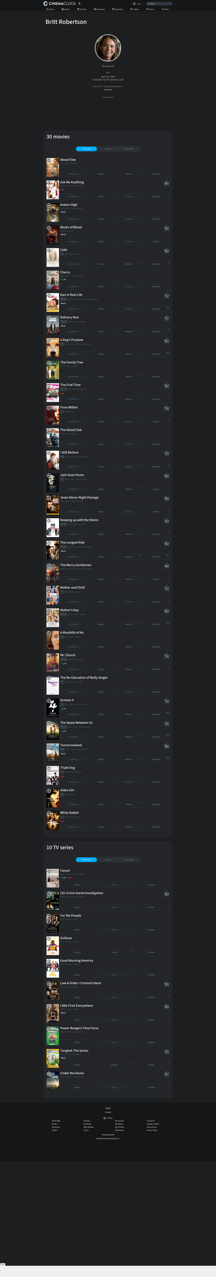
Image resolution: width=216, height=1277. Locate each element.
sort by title (86, 149)
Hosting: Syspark (108, 1135)
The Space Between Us (76, 722)
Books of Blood (71, 227)
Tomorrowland (71, 745)
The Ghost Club (71, 430)
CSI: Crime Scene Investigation (81, 893)
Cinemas (83, 9)
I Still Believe (69, 452)
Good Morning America (76, 960)
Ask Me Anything (72, 182)
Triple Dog (67, 767)
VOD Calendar (89, 1127)
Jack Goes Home (72, 475)
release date (129, 149)
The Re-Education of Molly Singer (84, 677)
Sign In (139, 3)
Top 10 (151, 9)
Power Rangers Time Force (79, 1028)
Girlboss (66, 938)
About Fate (68, 159)
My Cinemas (119, 1127)
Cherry (65, 272)
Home (51, 9)
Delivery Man (69, 317)
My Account (119, 1121)
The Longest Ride (72, 542)
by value (108, 149)
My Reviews (119, 1130)
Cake (63, 249)
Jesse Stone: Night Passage (79, 497)
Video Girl (67, 790)
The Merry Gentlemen (76, 565)
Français (108, 1112)
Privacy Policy (152, 1130)
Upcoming (119, 9)
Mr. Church (68, 655)
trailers (133, 263)
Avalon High (68, 204)
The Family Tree (71, 362)
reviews (156, 174)
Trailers (136, 9)
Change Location (153, 1124)
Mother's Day (69, 610)
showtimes (73, 174)
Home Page (56, 1121)
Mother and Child (72, 587)
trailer (133, 173)
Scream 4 (67, 700)
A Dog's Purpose (71, 340)
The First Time (70, 385)
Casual (65, 870)
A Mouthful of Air (72, 632)
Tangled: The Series (74, 1050)
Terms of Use (151, 1127)
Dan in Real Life (71, 294)
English (108, 1108)
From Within (69, 407)
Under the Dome (72, 1073)
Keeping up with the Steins (79, 520)
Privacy (109, 1118)
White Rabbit (69, 812)
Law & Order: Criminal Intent (80, 983)
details (101, 174)
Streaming (100, 9)
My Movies (119, 1124)
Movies (67, 9)
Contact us (151, 1121)
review (161, 241)
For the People (70, 915)
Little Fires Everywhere (76, 1005)
